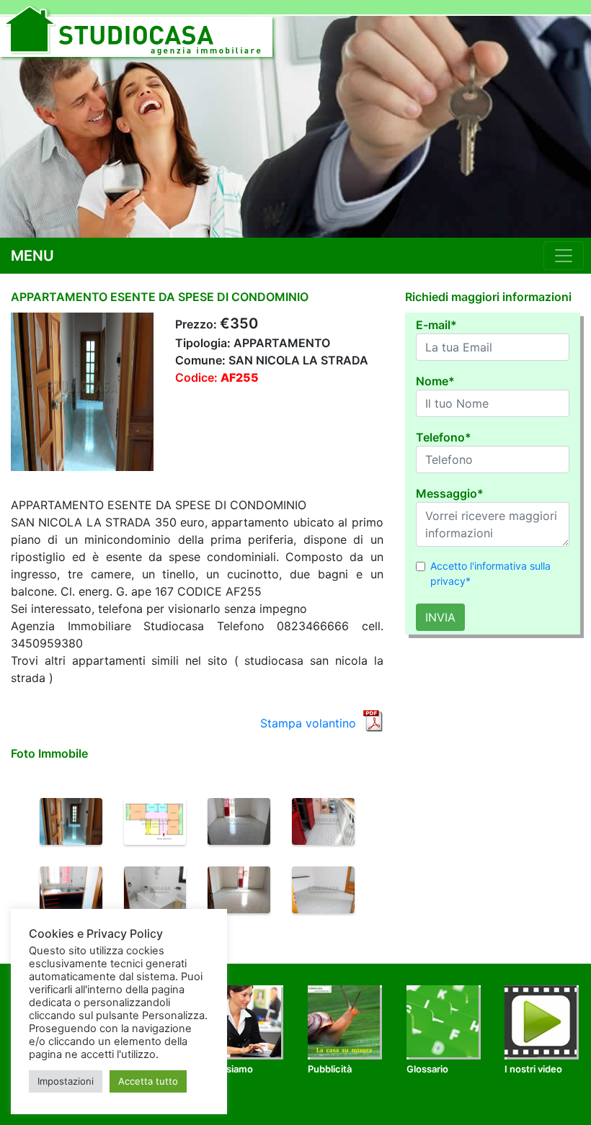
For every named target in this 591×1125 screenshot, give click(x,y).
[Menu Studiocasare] (563, 255)
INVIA (440, 617)
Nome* (435, 381)
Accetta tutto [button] (148, 1081)
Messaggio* (450, 493)
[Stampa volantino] (372, 719)
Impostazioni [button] (65, 1081)
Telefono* (443, 437)
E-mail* (436, 325)
